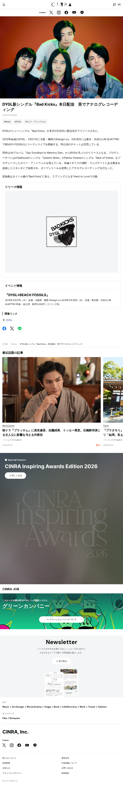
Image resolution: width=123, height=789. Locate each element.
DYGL (9, 320)
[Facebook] (66, 13)
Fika (4, 718)
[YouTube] (74, 12)
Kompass (15, 718)
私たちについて (9, 758)
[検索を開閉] (114, 4)
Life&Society (69, 707)
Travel (91, 707)
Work (82, 707)
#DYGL (18, 121)
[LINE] (82, 13)
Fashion (102, 707)
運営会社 (65, 758)
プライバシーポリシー (12, 773)
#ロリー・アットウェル (35, 121)
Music (14, 344)
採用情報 (6, 763)
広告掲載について (69, 763)
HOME (5, 344)
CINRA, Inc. (15, 732)
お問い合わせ (67, 768)
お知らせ (6, 768)
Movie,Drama (34, 707)
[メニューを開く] (119, 4)
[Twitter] (51, 13)
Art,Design (18, 707)
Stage (47, 707)
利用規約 (65, 773)
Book (56, 707)
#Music (7, 121)
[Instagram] (59, 13)
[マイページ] (3, 4)
